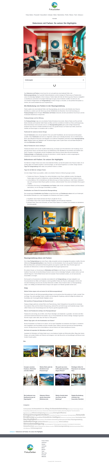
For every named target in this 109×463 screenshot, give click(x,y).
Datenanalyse (40, 410)
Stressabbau (63, 421)
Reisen (71, 15)
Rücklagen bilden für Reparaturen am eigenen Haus (78, 368)
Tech (75, 15)
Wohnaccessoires (50, 426)
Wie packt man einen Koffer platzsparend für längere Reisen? (62, 368)
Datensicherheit (53, 410)
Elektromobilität (49, 413)
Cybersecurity (33, 410)
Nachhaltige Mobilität (70, 417)
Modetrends (63, 417)
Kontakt (55, 18)
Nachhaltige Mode (81, 417)
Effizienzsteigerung (38, 413)
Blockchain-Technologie (73, 408)
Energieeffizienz (59, 413)
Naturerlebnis (41, 419)
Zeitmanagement (36, 428)
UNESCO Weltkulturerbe (40, 426)
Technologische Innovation (60, 424)
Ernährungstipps (63, 415)
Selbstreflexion (43, 421)
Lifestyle (50, 15)
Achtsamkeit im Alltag (40, 409)
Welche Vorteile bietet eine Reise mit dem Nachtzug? (62, 397)
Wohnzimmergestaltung (75, 426)
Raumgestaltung (76, 419)
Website (44, 456)
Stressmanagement (48, 424)
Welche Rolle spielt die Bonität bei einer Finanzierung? (46, 368)
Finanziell (36, 15)
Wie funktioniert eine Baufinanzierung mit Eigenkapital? (29, 397)
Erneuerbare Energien (54, 415)
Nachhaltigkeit (30, 419)
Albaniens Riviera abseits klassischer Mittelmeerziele (45, 397)
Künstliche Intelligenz (52, 417)
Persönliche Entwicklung (52, 419)
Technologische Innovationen (74, 424)
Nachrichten (61, 15)
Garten (43, 444)
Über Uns (44, 453)
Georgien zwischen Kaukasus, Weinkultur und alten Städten (30, 368)
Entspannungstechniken (36, 415)
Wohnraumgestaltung (61, 426)
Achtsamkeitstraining (58, 409)
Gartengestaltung (72, 415)
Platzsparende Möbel (65, 419)
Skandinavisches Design (53, 421)
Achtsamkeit (27, 409)
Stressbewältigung (33, 423)
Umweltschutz (28, 426)
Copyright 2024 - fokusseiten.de (54, 461)
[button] (83, 80)
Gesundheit (43, 15)
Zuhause (80, 15)
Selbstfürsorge (30, 421)
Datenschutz (46, 410)
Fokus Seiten (29, 15)
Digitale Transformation (73, 410)
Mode (55, 15)
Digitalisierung (27, 413)
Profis (66, 15)
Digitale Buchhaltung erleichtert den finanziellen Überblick (77, 397)
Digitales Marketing (62, 410)
